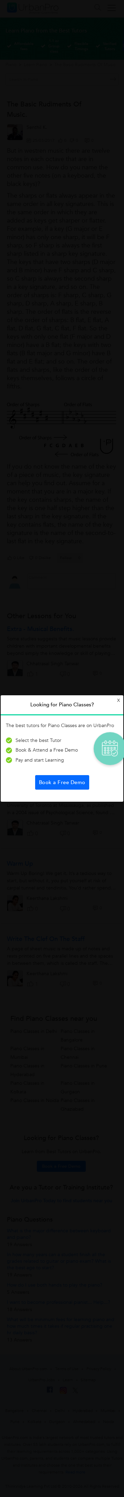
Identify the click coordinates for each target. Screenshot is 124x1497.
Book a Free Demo (62, 782)
